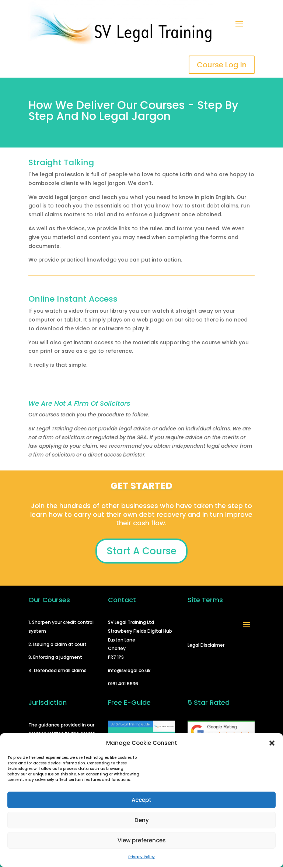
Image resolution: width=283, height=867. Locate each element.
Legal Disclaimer (206, 645)
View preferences (142, 840)
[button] (272, 743)
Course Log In (222, 65)
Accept (141, 800)
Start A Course (141, 551)
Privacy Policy (141, 857)
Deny (141, 820)
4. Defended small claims (57, 670)
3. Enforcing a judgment (55, 657)
